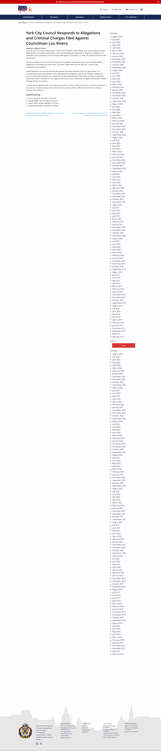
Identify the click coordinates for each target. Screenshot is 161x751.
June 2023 (116, 143)
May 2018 (116, 314)
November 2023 (119, 129)
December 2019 (118, 261)
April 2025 (116, 81)
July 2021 (116, 207)
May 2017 (116, 334)
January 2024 (117, 123)
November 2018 (119, 297)
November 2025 (119, 62)
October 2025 (118, 65)
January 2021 (117, 224)
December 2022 (118, 160)
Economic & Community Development (68, 728)
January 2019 (117, 292)
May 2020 (116, 247)
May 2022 (116, 179)
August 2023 (117, 137)
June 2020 (116, 244)
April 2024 (116, 115)
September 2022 (119, 168)
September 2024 (119, 101)
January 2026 (117, 56)
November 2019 (119, 264)
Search (105, 9)
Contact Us (133, 9)
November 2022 (119, 163)
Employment (86, 730)
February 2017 (118, 336)
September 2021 (119, 202)
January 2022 (117, 191)
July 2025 (116, 73)
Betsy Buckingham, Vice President (111, 730)
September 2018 (119, 303)
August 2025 (117, 70)
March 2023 (117, 151)
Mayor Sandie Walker (131, 726)
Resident (54, 17)
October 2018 (118, 300)
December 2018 (118, 294)
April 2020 (116, 250)
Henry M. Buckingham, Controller (132, 728)
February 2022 (118, 188)
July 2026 (116, 39)
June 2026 (116, 42)
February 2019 (118, 289)
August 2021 (117, 205)
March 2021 (117, 219)
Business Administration (68, 726)
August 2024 (117, 104)
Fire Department (66, 731)
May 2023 (116, 146)
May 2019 (116, 280)
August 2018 (117, 306)
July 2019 (116, 275)
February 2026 (118, 53)
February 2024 (118, 121)
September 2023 (119, 135)
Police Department (66, 733)
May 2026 (116, 45)
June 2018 (116, 311)
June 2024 (116, 109)
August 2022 (117, 171)
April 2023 (116, 149)
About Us (85, 728)
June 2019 (116, 278)
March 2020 (117, 252)
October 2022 (118, 165)
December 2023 (118, 126)
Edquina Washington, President (110, 726)
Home (20, 22)
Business (80, 17)
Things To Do (105, 17)
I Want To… (117, 9)
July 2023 (116, 140)
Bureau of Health (66, 738)
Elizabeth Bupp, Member (111, 733)
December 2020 (118, 227)
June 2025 (116, 76)
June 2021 (116, 210)
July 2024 (116, 107)
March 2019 (117, 286)
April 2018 (116, 317)
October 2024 (118, 98)
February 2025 (118, 87)
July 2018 (116, 308)
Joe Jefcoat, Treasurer (131, 731)
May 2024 (116, 112)
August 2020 (117, 238)
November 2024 (119, 95)
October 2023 (118, 132)
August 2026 (117, 36)
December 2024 (118, 93)
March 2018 (117, 320)
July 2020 (116, 241)
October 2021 (118, 199)
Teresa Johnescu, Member (111, 735)
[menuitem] (29, 17)
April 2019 (116, 283)
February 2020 (118, 255)
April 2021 (116, 216)
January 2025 (117, 90)
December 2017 (118, 328)
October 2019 (118, 266)
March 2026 (117, 51)
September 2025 (119, 67)
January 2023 (117, 157)
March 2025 (117, 84)
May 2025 (116, 79)
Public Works (65, 736)
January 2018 (117, 325)
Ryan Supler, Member (110, 737)
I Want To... (85, 732)
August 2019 (117, 272)
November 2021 (119, 196)
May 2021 (116, 213)
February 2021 (118, 221)
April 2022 (116, 182)
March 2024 (117, 118)
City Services (131, 17)
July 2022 (116, 174)
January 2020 (117, 258)
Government (28, 17)
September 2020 (119, 235)
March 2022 (117, 185)
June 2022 (116, 177)
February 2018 (118, 322)
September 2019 (119, 269)
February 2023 (118, 154)
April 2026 (116, 48)
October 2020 (118, 233)
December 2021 (118, 193)
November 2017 (119, 331)
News (24, 22)
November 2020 (119, 230)
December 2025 (118, 59)
